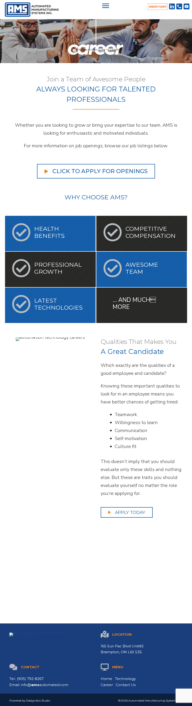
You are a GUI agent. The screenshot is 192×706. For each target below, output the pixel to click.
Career (107, 685)
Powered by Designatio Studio (29, 700)
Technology (125, 678)
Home (106, 678)
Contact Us (126, 685)
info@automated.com (44, 685)
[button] (105, 6)
